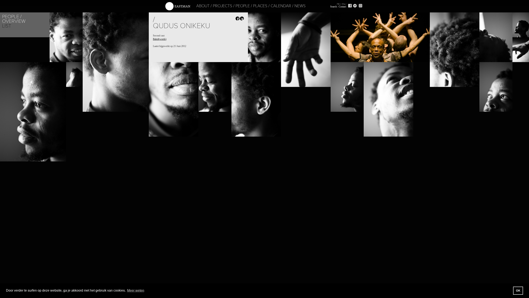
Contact (342, 6)
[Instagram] (360, 5)
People (243, 6)
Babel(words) (159, 39)
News (300, 6)
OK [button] (518, 290)
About (203, 6)
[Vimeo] (355, 5)
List (6, 26)
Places (260, 6)
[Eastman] (177, 6)
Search (333, 6)
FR (338, 4)
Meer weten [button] (135, 290)
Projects (222, 6)
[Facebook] (350, 5)
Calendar (281, 6)
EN (343, 4)
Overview (13, 21)
